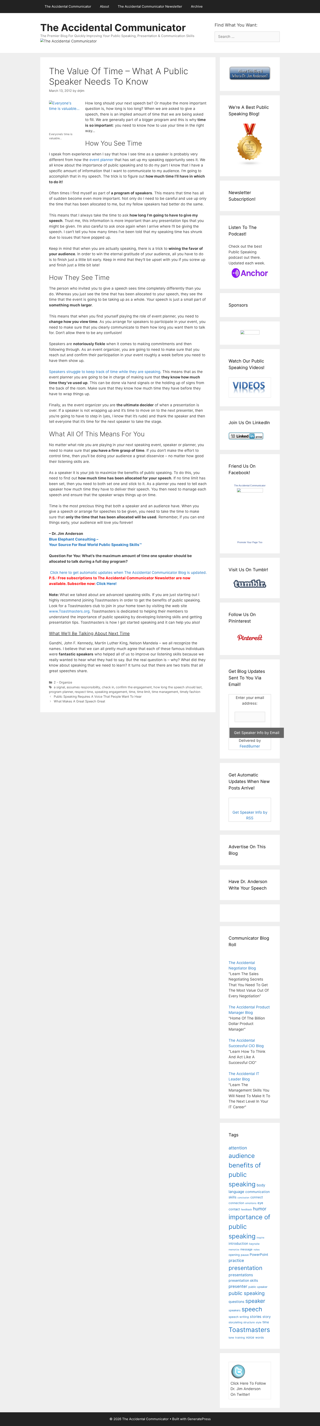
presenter (238, 1286)
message (246, 1249)
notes (257, 1249)
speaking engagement (111, 692)
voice (250, 1337)
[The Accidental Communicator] (250, 491)
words (259, 1337)
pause (245, 1254)
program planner (61, 692)
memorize (234, 1249)
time (132, 692)
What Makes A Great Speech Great (79, 701)
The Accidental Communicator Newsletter (150, 6)
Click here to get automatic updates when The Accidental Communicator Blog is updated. (128, 572)
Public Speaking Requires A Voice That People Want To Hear (97, 696)
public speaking (247, 1293)
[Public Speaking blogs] (250, 165)
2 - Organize (63, 682)
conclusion (243, 1197)
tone (231, 1337)
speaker (255, 1301)
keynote (254, 1243)
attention (238, 1148)
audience (242, 1155)
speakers (235, 1310)
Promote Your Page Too (249, 542)
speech (252, 1309)
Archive (197, 6)
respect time (84, 692)
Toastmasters (249, 1330)
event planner (101, 160)
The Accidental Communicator (68, 6)
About (104, 6)
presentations (241, 1275)
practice (236, 1260)
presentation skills (243, 1280)
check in (108, 687)
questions (236, 1302)
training (240, 1337)
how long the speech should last (177, 687)
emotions (250, 1203)
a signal (59, 687)
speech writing (239, 1317)
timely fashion (190, 692)
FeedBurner (250, 746)
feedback (246, 1209)
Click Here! (106, 583)
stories (255, 1316)
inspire (260, 1237)
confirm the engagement (134, 687)
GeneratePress (199, 1419)
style (258, 1322)
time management (165, 692)
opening (234, 1254)
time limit (143, 692)
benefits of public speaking (245, 1174)
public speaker (258, 1286)
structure (249, 1322)
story (267, 1317)
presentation (245, 1268)
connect (256, 1197)
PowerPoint (259, 1255)
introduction (238, 1243)
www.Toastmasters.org (69, 611)
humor (259, 1208)
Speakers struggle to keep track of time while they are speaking (104, 372)
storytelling (235, 1322)
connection (236, 1203)
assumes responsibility (83, 687)
